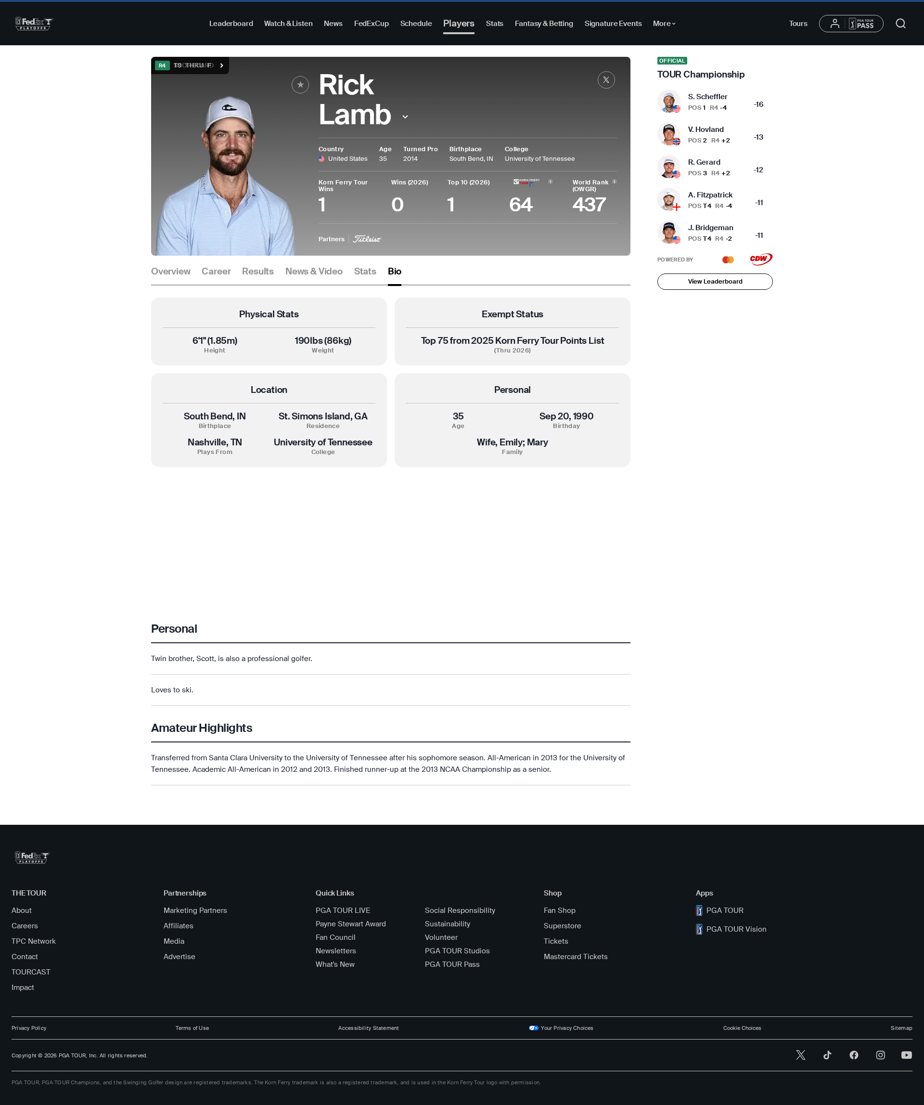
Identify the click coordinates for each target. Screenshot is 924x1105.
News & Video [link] (314, 271)
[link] (606, 80)
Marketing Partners (195, 910)
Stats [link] (365, 271)
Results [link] (258, 271)
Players (459, 23)
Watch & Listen (288, 23)
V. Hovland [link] (706, 129)
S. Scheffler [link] (708, 97)
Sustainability (447, 924)
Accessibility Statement (368, 1028)
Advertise (179, 957)
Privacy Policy (29, 1028)
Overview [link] (170, 271)
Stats (494, 23)
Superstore (562, 926)
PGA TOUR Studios (457, 951)
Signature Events (613, 23)
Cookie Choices (742, 1028)
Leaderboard (231, 23)
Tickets (556, 941)
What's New (335, 964)
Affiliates (178, 926)
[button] (405, 117)
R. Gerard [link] (704, 162)
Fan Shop (560, 910)
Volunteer (441, 937)
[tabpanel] (390, 541)
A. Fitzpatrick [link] (710, 195)
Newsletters (336, 951)
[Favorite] (300, 84)
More (667, 25)
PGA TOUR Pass (452, 964)
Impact (23, 987)
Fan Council (336, 937)
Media (174, 941)
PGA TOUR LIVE (343, 910)
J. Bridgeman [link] (710, 228)
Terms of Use (192, 1028)
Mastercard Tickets (576, 957)
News (333, 23)
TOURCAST (31, 972)
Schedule (416, 23)
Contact (25, 957)
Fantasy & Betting (544, 23)
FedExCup (371, 23)
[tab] (170, 275)
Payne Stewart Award (351, 924)
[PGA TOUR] (34, 23)
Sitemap (901, 1028)
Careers (25, 926)
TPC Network (34, 941)
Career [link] (216, 271)
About (22, 910)
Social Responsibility (460, 910)
